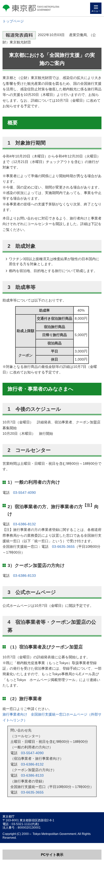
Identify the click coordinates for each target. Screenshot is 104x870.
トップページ (13, 21)
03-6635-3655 (63, 547)
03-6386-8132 (24, 524)
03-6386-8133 (24, 576)
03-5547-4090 (24, 493)
